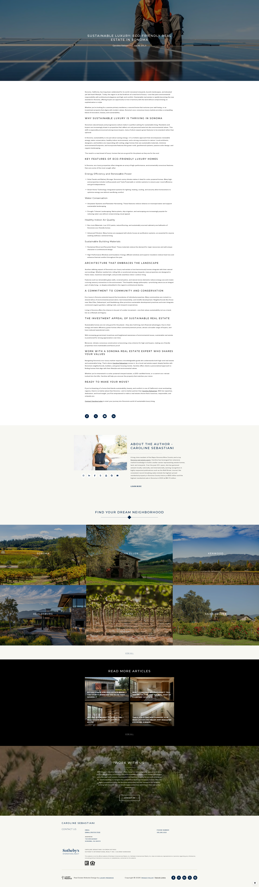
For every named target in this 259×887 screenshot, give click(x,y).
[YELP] (100, 476)
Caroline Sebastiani (120, 363)
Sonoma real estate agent (141, 460)
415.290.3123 (162, 832)
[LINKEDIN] (89, 476)
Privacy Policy (148, 878)
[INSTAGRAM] (83, 476)
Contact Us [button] (129, 798)
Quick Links (160, 878)
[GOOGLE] (112, 476)
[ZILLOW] (106, 476)
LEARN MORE (136, 486)
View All (129, 653)
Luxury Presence (107, 878)
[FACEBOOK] (95, 476)
